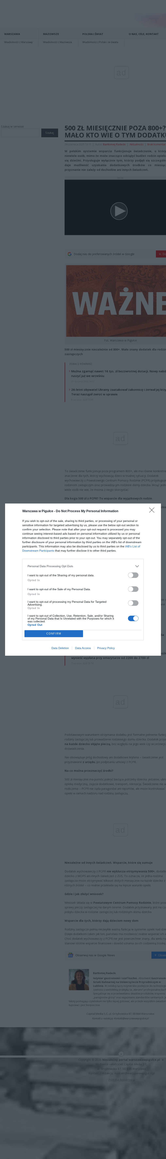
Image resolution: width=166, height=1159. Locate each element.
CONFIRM (53, 633)
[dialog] (83, 579)
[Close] (153, 511)
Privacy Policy (106, 648)
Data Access (83, 648)
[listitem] (83, 566)
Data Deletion (60, 648)
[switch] (133, 575)
